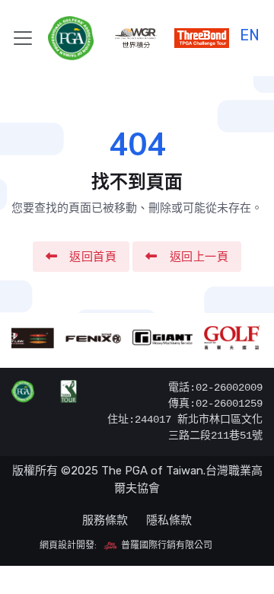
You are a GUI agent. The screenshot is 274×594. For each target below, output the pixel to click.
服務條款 (105, 520)
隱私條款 (169, 520)
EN (250, 33)
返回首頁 (92, 256)
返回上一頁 (199, 256)
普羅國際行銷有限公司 (165, 545)
